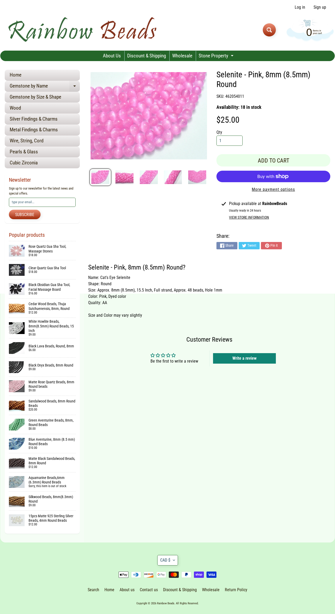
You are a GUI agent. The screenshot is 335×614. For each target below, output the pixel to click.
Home (15, 75)
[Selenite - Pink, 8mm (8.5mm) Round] (100, 177)
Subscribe (24, 214)
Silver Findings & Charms (34, 119)
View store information (249, 217)
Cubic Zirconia (24, 163)
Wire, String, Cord (26, 141)
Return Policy (236, 589)
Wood (15, 108)
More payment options (273, 189)
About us (127, 589)
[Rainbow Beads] (83, 29)
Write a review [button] (244, 358)
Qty (219, 132)
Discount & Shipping (146, 56)
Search (93, 589)
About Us (112, 56)
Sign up (320, 7)
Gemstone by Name (45, 87)
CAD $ (165, 560)
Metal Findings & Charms (34, 130)
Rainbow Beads (165, 603)
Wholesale (182, 56)
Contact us (149, 589)
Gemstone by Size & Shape (35, 97)
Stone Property (217, 57)
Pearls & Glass (24, 152)
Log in (300, 7)
